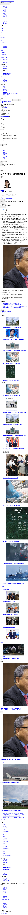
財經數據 (5, 68)
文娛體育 (3, 37)
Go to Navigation (10, 1)
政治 (2, 30)
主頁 (2, 819)
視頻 (2, 50)
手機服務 (5, 80)
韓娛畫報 (5, 47)
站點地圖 (5, 81)
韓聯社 (2, 102)
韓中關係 (3, 42)
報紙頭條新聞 (4, 59)
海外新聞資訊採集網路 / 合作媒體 (10, 93)
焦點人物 (5, 66)
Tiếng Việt (5, 897)
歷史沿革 (5, 92)
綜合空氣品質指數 (5, 116)
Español (4, 894)
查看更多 (5, 107)
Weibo (4, 18)
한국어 (4, 889)
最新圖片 (5, 46)
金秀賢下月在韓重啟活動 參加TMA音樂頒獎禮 (13, 817)
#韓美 (9, 101)
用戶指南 (5, 96)
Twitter (4, 22)
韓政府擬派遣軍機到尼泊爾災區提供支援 (10, 658)
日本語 (4, 892)
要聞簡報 (5, 862)
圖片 (2, 45)
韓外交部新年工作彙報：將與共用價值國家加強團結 (15, 306)
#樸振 (2, 101)
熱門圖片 (3, 586)
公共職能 (5, 89)
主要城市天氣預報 (7, 73)
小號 (6, 209)
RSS (4, 79)
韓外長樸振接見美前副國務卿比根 (11, 303)
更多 (2, 585)
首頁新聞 (3, 762)
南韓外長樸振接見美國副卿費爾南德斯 (12, 307)
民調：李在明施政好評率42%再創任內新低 (13, 813)
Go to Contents (4, 1)
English (4, 891)
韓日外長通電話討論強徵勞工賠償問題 (12, 304)
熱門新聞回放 (4, 54)
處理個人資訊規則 (5, 899)
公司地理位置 (6, 94)
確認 (2, 170)
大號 (6, 212)
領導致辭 (5, 90)
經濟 (2, 33)
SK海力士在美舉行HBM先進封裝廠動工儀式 (11, 810)
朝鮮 (2, 40)
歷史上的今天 (4, 62)
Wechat (4, 20)
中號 (6, 210)
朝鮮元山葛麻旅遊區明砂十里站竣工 (11, 816)
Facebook (5, 21)
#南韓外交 (5, 101)
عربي (4, 893)
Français (5, 896)
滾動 (2, 28)
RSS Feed (5, 23)
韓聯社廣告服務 (6, 74)
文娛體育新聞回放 (7, 855)
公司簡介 (5, 88)
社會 (2, 35)
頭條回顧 (3, 52)
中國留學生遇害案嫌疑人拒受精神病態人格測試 (14, 814)
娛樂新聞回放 (4, 57)
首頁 (4, 86)
